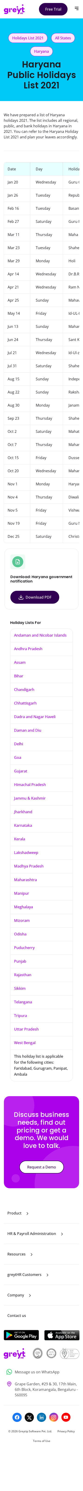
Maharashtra (25, 879)
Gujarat (20, 771)
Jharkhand (23, 811)
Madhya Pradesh (29, 866)
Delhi (18, 743)
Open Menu (76, 8)
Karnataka (23, 825)
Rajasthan (22, 974)
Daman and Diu (27, 730)
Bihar (18, 676)
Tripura (20, 1015)
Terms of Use (41, 1441)
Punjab (20, 961)
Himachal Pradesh (30, 784)
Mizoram (22, 920)
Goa (17, 757)
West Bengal (25, 1042)
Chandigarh (24, 689)
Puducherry (24, 947)
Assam (20, 662)
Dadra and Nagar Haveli (35, 716)
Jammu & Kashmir (30, 798)
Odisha (20, 934)
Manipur (21, 893)
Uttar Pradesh (26, 1029)
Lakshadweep (26, 852)
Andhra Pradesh (28, 648)
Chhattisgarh (25, 703)
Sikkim (20, 988)
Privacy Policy (66, 1431)
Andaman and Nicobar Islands (40, 635)
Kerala (19, 839)
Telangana (23, 1002)
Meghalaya (23, 906)
